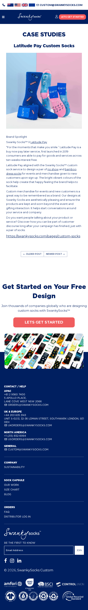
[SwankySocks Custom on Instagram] (12, 560)
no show (53, 169)
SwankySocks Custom (35, 570)
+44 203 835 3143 (15, 415)
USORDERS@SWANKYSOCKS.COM (29, 439)
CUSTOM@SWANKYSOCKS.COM (60, 5)
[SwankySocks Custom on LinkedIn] (19, 560)
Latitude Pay (38, 142)
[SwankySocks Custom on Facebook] (5, 560)
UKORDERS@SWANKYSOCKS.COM (29, 425)
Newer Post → (55, 254)
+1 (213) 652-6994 (15, 435)
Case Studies (44, 34)
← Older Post (32, 254)
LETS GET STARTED (72, 17)
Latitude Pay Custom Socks (44, 45)
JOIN (79, 550)
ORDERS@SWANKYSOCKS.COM (27, 404)
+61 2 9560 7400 (14, 394)
